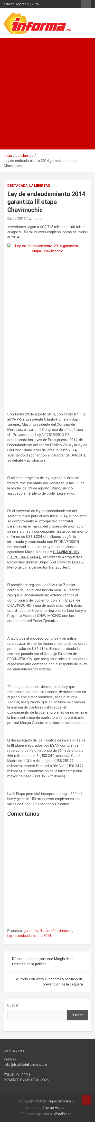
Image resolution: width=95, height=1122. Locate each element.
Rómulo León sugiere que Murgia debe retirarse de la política (43, 961)
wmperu (35, 219)
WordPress (62, 1114)
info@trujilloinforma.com (25, 1064)
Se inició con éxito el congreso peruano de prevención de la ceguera (49, 981)
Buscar (13, 1005)
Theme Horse (54, 1107)
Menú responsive (86, 4)
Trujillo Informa (59, 1101)
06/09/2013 (16, 219)
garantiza (30, 931)
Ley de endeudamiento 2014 (29, 936)
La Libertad (39, 186)
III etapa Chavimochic (56, 931)
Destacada (17, 186)
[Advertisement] (47, 99)
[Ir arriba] (86, 1100)
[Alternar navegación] (10, 43)
